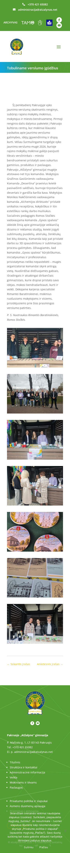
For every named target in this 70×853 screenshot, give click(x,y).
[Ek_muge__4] (35, 505)
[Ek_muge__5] (35, 551)
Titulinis (15, 762)
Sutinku (28, 847)
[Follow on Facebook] (59, 20)
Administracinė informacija (27, 772)
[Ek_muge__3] (35, 459)
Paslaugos (16, 787)
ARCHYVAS (11, 22)
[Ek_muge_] (35, 413)
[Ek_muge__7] (35, 643)
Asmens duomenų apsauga (27, 806)
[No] (65, 831)
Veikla (13, 777)
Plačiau (43, 847)
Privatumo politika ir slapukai (29, 801)
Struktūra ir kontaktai (23, 767)
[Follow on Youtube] (59, 25)
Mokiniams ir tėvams (23, 782)
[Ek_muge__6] (35, 597)
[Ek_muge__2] (35, 367)
